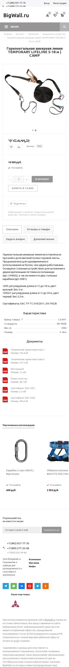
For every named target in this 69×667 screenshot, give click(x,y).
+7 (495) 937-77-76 (15, 3)
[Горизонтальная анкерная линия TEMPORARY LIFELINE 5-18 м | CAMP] (34, 114)
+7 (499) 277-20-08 (15, 6)
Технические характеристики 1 (28, 349)
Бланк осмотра (19, 378)
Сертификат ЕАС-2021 (23, 388)
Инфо (32, 566)
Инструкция (17, 369)
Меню (15, 26)
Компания (35, 559)
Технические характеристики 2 (28, 359)
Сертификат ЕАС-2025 (23, 398)
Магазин (34, 563)
